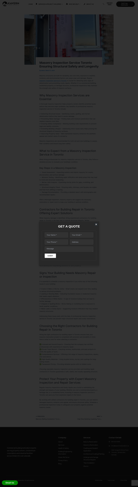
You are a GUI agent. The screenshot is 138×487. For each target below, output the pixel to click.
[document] (69, 243)
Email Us (10, 483)
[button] (96, 224)
